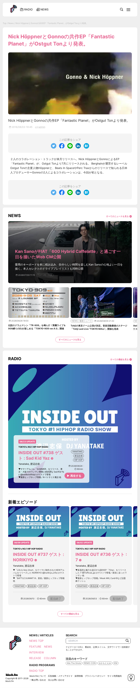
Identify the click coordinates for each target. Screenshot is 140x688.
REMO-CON (90, 663)
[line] (70, 146)
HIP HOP (78, 460)
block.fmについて (38, 676)
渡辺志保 (78, 456)
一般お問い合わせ (38, 680)
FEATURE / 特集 (44, 275)
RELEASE (35, 658)
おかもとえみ (105, 663)
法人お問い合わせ (56, 680)
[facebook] (62, 146)
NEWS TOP (36, 640)
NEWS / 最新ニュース (82, 321)
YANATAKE (77, 451)
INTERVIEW (36, 652)
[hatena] (86, 146)
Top (4, 23)
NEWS (48, 646)
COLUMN (50, 658)
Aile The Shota (74, 663)
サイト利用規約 (114, 676)
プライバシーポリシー (95, 676)
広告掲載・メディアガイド (60, 676)
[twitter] (53, 146)
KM (115, 663)
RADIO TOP (36, 670)
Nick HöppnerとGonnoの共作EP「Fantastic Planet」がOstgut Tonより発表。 (52, 23)
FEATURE (35, 646)
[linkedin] (78, 146)
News (11, 23)
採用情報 (79, 676)
